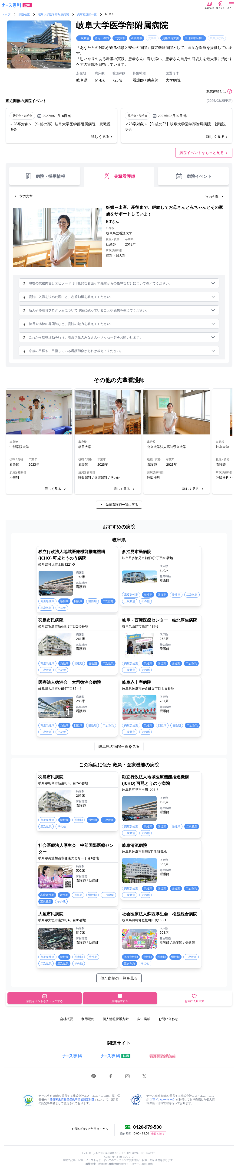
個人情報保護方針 (116, 1019)
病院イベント (199, 176)
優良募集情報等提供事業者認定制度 (72, 1099)
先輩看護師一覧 (87, 14)
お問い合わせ (168, 1019)
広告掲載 (143, 1019)
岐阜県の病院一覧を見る (119, 746)
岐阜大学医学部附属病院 (53, 14)
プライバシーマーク (162, 1099)
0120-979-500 (147, 1127)
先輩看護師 (124, 176)
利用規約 (87, 1019)
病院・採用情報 (50, 176)
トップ (6, 14)
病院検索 (24, 14)
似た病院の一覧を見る (119, 978)
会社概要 (66, 1019)
